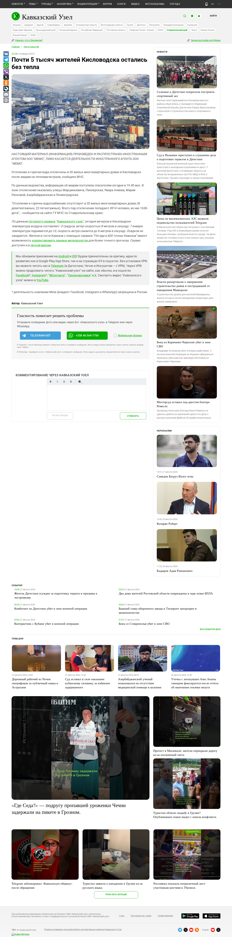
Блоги (121, 4)
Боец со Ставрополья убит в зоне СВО (144, 623)
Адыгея (40, 25)
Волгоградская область (112, 25)
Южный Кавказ (20, 35)
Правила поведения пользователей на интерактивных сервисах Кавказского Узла (83, 929)
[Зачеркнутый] (70, 382)
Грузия (130, 25)
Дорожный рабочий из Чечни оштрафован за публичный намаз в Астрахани (35, 683)
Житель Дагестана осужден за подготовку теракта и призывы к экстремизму (55, 595)
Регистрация (60, 415)
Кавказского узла (69, 221)
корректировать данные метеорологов (60, 240)
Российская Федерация (92, 30)
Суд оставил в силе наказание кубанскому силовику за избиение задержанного (87, 683)
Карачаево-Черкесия (22, 30)
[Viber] (6, 71)
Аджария (28, 25)
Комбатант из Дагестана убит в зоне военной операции (50, 608)
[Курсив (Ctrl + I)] (57, 382)
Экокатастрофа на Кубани (205, 40)
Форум (107, 4)
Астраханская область (86, 25)
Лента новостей (31, 47)
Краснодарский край (46, 30)
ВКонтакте (57, 275)
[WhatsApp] (6, 66)
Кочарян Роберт (167, 523)
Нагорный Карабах (68, 30)
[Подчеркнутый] (64, 382)
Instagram (39, 275)
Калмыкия (192, 25)
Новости (17, 4)
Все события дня (210, 629)
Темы (32, 4)
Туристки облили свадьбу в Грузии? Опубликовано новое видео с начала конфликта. (185, 815)
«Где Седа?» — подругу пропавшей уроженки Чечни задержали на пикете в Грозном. (69, 808)
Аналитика (64, 4)
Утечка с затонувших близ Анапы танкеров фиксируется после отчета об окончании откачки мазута (194, 683)
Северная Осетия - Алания (141, 30)
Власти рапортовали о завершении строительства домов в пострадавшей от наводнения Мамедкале (183, 286)
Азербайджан (53, 25)
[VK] (6, 54)
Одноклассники (79, 275)
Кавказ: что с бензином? (29, 40)
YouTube (42, 280)
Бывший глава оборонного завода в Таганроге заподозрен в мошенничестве (158, 610)
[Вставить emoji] (79, 382)
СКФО (160, 30)
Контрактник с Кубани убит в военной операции (46, 623)
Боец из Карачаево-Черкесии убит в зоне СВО (184, 344)
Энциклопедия (87, 4)
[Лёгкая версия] (206, 4)
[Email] (6, 94)
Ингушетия (154, 25)
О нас (121, 916)
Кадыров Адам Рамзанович (174, 571)
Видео (135, 4)
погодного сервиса (41, 221)
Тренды (46, 4)
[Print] (6, 100)
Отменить (133, 416)
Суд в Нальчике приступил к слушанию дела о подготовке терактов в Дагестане (186, 157)
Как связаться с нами (141, 916)
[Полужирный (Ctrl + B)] (50, 382)
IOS (74, 256)
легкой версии (40, 245)
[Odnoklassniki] (6, 83)
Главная (16, 47)
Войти (213, 16)
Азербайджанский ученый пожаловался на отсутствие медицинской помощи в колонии (139, 683)
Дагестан (141, 25)
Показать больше (116, 894)
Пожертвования (165, 916)
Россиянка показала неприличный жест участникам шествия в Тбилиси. (179, 885)
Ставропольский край (177, 30)
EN (219, 4)
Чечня (194, 30)
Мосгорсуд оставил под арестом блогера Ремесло (183, 404)
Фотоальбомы (154, 4)
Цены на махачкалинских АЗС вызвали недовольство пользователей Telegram (183, 220)
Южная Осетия (207, 30)
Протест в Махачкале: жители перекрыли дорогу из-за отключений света (185, 753)
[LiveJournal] (6, 89)
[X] (6, 77)
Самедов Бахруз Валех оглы (175, 476)
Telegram (57, 266)
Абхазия (17, 25)
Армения (68, 25)
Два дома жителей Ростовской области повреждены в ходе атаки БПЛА (166, 593)
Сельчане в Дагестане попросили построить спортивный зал (186, 94)
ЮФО (33, 35)
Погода (175, 4)
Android (63, 256)
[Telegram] (6, 60)
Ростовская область (116, 30)
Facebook (22, 275)
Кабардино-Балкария (173, 25)
